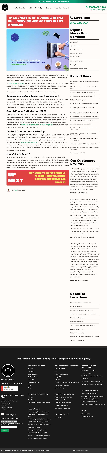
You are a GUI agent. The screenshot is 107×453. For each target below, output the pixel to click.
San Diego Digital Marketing (77, 340)
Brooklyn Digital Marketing (76, 321)
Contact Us (58, 417)
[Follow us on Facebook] (3, 384)
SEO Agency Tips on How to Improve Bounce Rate (82, 92)
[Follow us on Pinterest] (21, 384)
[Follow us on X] (5, 384)
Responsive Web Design (76, 53)
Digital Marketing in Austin (76, 329)
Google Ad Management (76, 49)
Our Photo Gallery (33, 374)
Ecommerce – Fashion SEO (62, 408)
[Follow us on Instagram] (8, 384)
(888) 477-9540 (97, 7)
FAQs (29, 385)
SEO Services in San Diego (76, 318)
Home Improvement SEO (62, 405)
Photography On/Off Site (62, 385)
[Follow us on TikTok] (17, 384)
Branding (72, 65)
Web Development (75, 56)
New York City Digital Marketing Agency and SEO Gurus (84, 336)
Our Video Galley (33, 377)
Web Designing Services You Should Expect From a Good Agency (84, 82)
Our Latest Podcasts (34, 382)
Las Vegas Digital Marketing (77, 333)
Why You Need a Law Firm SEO (77, 153)
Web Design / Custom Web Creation (91, 376)
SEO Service (76, 450)
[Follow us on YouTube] (15, 384)
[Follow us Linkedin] (19, 384)
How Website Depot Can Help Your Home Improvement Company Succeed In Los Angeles (47, 178)
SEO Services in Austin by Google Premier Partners (83, 314)
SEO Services (73, 42)
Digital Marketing (20, 8)
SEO (30, 8)
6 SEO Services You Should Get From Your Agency (82, 120)
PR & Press (31, 379)
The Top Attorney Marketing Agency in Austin (81, 325)
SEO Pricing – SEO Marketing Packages (92, 396)
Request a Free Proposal (98, 10)
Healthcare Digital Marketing (63, 402)
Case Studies (32, 400)
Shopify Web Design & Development (92, 381)
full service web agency (16, 83)
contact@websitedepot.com (9, 401)
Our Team (31, 371)
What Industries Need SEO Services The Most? (82, 96)
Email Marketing (59, 388)
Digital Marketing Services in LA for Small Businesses (83, 112)
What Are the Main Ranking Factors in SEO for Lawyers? (84, 116)
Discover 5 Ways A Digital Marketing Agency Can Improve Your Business (84, 148)
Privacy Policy (85, 414)
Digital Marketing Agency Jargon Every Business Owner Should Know (84, 128)
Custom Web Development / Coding (91, 384)
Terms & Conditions (87, 416)
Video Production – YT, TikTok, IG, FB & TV (67, 382)
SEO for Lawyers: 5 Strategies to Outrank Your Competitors (82, 108)
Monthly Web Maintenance (89, 402)
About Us (30, 368)
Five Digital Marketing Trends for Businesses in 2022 (83, 103)
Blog (29, 388)
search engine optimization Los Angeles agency (36, 125)
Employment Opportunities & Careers (39, 402)
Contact (66, 8)
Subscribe (4, 430)
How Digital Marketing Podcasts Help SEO (80, 124)
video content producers (29, 142)
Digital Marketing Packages (89, 393)
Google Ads (58, 377)
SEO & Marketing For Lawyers (63, 397)
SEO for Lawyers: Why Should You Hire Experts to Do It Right (83, 87)
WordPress (84, 378)
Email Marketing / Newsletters (78, 68)
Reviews (49, 8)
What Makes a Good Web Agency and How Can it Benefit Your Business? (84, 139)
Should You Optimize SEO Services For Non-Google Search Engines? (83, 133)
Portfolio (58, 8)
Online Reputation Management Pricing (93, 404)
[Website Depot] (8, 370)
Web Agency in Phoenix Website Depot (80, 302)
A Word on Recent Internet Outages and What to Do (83, 144)
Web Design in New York (76, 306)
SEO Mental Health (60, 400)
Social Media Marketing (76, 61)
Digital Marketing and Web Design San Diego (81, 310)
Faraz (15, 190)
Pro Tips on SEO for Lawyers (77, 100)
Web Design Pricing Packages (90, 399)
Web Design (39, 8)
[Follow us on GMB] (12, 384)
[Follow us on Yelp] (10, 384)
